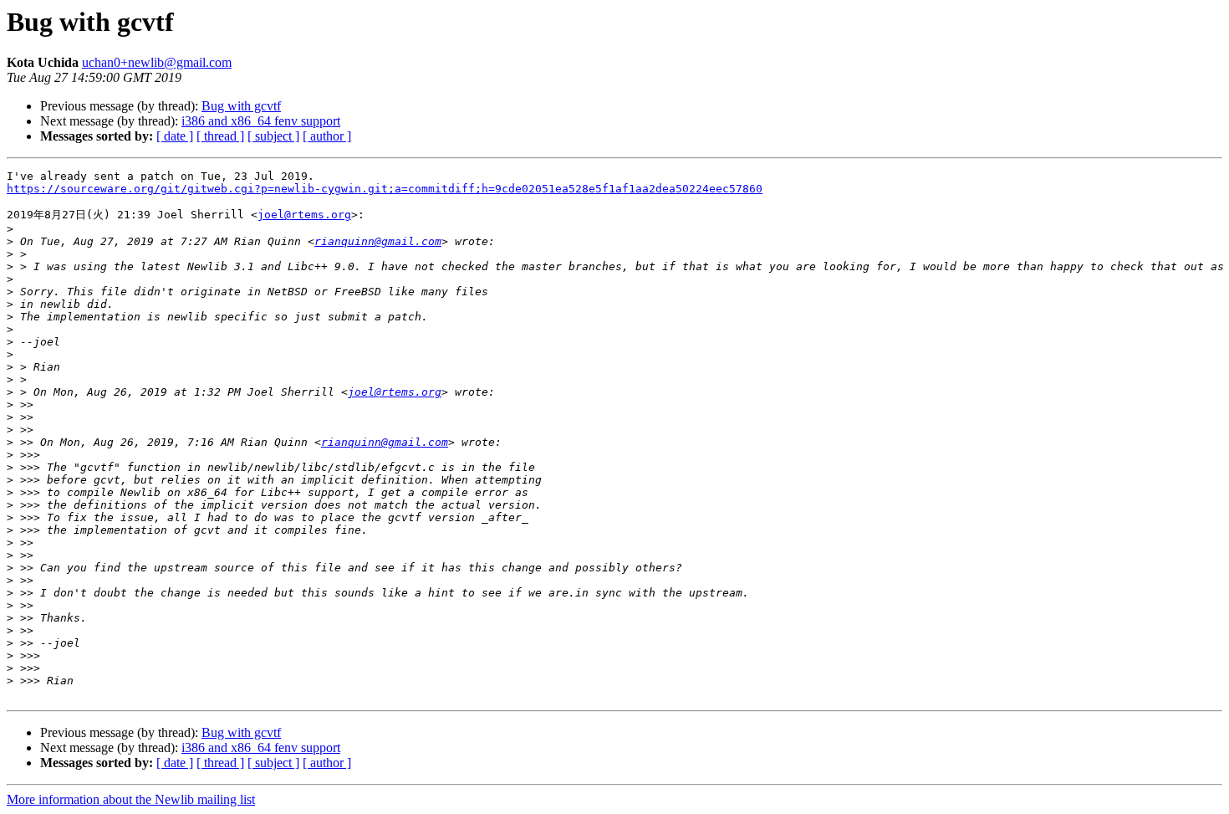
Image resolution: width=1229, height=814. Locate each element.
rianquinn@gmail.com (377, 241)
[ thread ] (220, 136)
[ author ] (327, 136)
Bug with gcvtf (241, 106)
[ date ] (174, 136)
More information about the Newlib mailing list (131, 799)
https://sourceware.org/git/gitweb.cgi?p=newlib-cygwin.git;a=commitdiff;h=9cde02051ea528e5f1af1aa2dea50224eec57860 (384, 188)
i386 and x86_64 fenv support (260, 121)
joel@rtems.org (304, 214)
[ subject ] (273, 136)
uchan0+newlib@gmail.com (157, 62)
